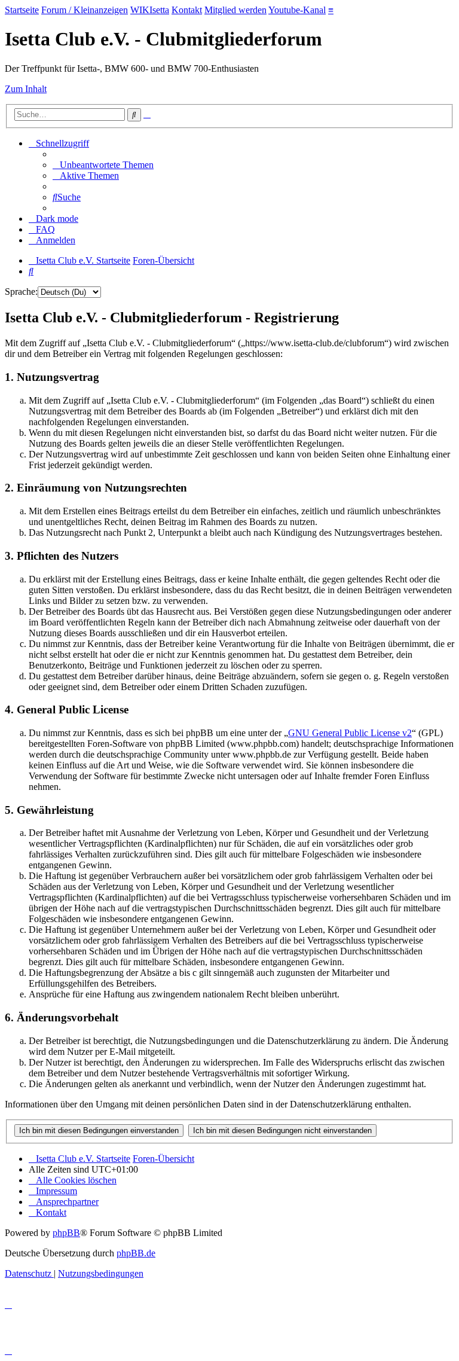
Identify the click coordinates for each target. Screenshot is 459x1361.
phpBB (66, 1233)
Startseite (22, 10)
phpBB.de (136, 1253)
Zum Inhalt (26, 89)
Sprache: (21, 291)
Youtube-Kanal (297, 10)
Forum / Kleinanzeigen (84, 10)
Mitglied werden (235, 10)
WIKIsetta (149, 10)
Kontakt (187, 10)
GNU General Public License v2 (350, 733)
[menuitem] (103, 165)
